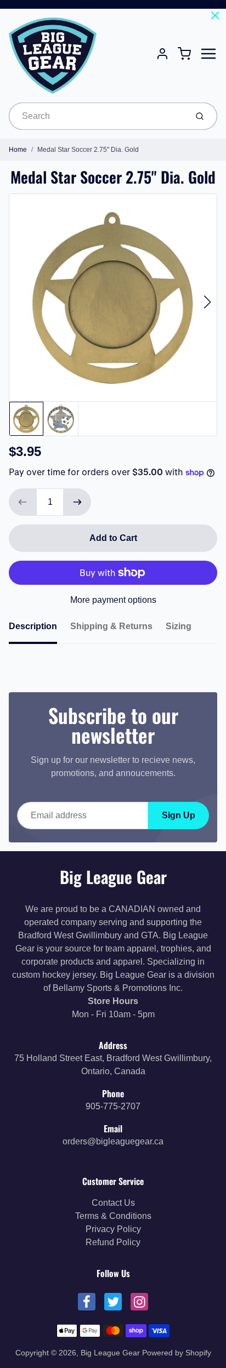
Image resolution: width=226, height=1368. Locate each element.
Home (18, 149)
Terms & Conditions (113, 1216)
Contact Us (113, 1202)
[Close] (215, 15)
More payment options (113, 600)
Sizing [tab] (178, 626)
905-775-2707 (113, 1106)
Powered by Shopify (176, 1352)
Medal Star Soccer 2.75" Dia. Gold (88, 149)
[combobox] (97, 116)
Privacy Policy (113, 1229)
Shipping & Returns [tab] (111, 626)
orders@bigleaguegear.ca (113, 1141)
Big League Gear (113, 876)
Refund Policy (113, 1242)
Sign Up (178, 815)
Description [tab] (33, 626)
